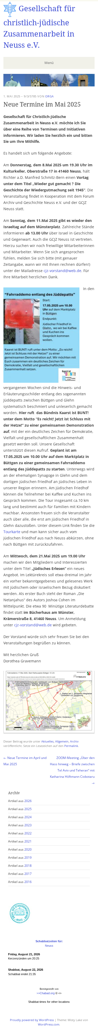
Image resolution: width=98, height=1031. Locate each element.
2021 (28, 841)
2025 (28, 809)
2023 (28, 825)
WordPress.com (48, 1024)
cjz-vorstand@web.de (62, 270)
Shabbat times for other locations (49, 1001)
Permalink (71, 746)
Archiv (74, 741)
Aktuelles (47, 741)
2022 (28, 833)
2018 (28, 865)
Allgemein (61, 741)
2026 (28, 801)
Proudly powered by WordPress (32, 1020)
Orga (49, 96)
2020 (28, 849)
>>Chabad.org (46, 993)
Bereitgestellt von (49, 989)
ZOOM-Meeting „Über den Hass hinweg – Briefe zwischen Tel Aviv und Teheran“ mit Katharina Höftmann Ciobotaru (72, 770)
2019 (28, 857)
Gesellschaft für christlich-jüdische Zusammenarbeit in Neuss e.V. (39, 26)
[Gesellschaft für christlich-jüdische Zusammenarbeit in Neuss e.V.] (49, 85)
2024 (28, 817)
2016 (28, 882)
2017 (28, 873)
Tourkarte (11, 531)
